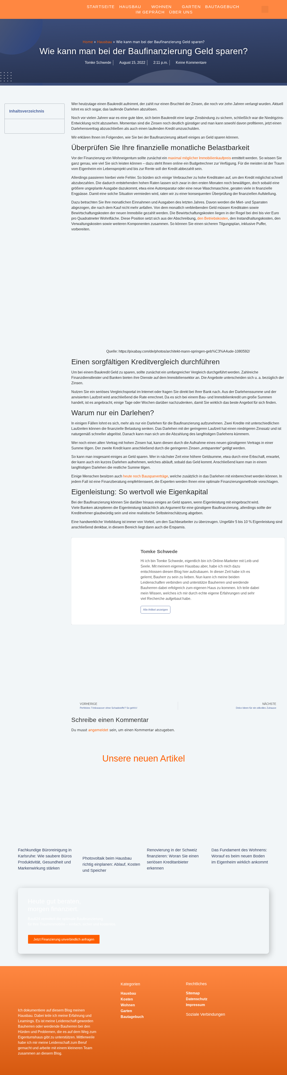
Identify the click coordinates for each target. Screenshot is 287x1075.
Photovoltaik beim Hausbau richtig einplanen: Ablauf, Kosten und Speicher (111, 864)
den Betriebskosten (212, 218)
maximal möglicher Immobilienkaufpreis (199, 158)
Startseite (101, 6)
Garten (191, 6)
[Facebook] (191, 1026)
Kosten (127, 999)
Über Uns (181, 12)
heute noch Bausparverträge (145, 476)
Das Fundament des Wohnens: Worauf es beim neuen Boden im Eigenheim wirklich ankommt (239, 856)
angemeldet (98, 730)
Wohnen (161, 6)
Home (88, 42)
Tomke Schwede (159, 551)
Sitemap (193, 993)
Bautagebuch (222, 6)
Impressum (195, 1005)
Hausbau (130, 6)
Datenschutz (196, 999)
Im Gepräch (150, 12)
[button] (264, 9)
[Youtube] (203, 1026)
